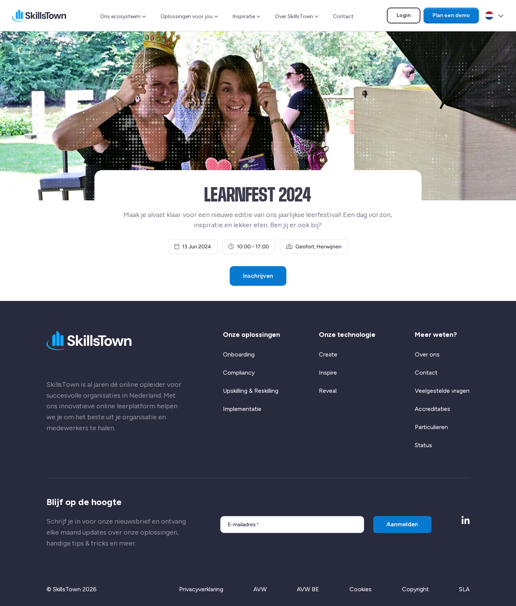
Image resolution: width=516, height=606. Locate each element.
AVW (260, 589)
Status (423, 445)
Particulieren (431, 427)
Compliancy (239, 372)
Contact (343, 16)
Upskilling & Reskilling (250, 390)
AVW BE (308, 589)
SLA (464, 589)
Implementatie (242, 408)
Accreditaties (432, 408)
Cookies (360, 589)
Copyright (415, 589)
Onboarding (239, 354)
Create (328, 354)
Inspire (328, 372)
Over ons (427, 354)
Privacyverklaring (201, 589)
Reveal (328, 390)
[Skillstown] (39, 15)
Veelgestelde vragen (442, 390)
